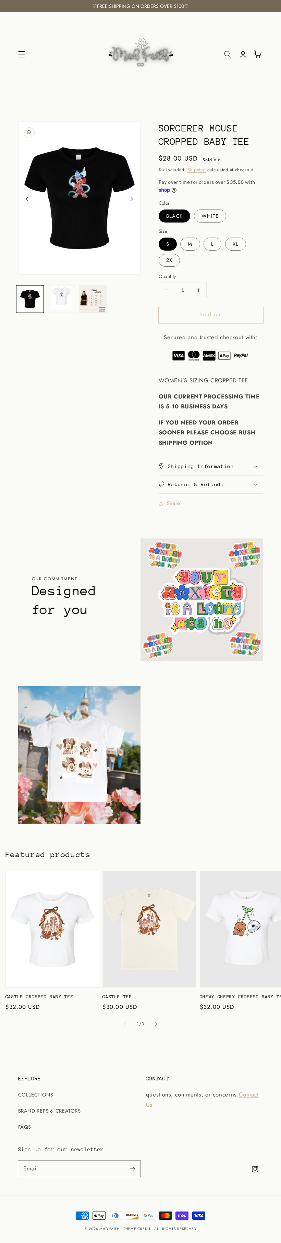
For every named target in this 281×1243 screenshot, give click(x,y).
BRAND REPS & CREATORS (49, 1111)
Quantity (167, 276)
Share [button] (173, 503)
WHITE (210, 216)
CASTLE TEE (117, 996)
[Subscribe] (132, 1169)
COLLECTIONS (35, 1095)
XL (236, 244)
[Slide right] (131, 198)
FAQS (25, 1127)
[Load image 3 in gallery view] (93, 299)
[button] (21, 54)
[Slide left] (27, 198)
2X (169, 260)
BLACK (174, 216)
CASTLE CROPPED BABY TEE (39, 996)
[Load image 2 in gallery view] (61, 299)
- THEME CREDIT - (138, 1228)
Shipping (196, 170)
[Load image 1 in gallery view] (30, 299)
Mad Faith (110, 1228)
